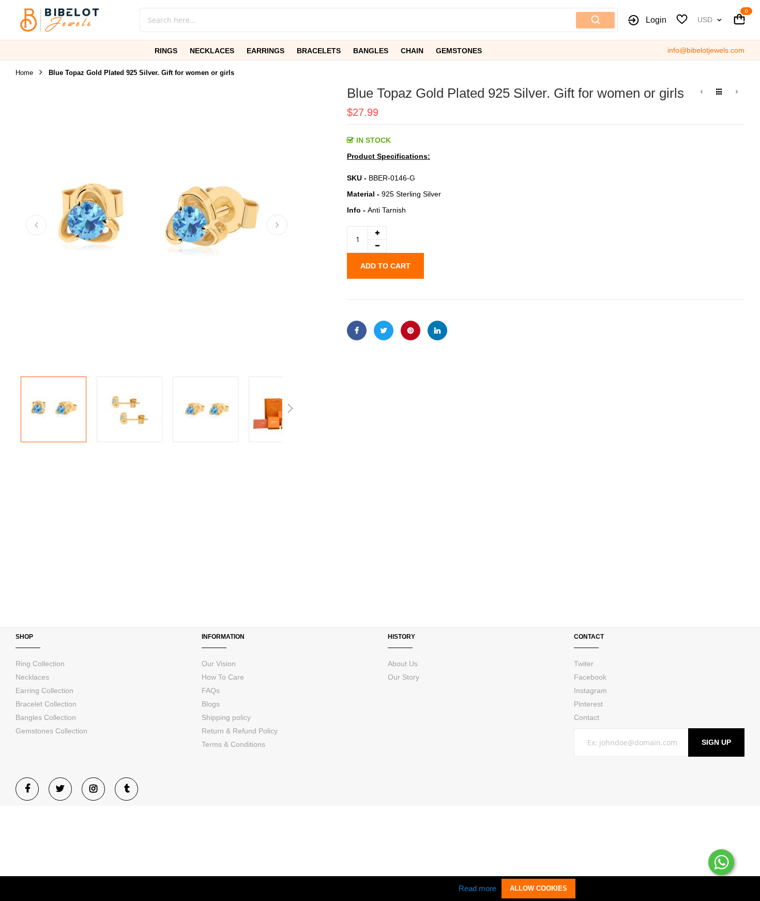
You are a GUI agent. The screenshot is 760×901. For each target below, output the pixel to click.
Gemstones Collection (51, 731)
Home (24, 73)
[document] (380, 888)
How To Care (223, 677)
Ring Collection (40, 663)
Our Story (403, 677)
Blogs (211, 704)
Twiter (584, 663)
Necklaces (32, 677)
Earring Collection (44, 690)
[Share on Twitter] (383, 330)
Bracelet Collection (46, 704)
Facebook (590, 677)
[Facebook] (27, 789)
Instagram (590, 690)
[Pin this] (410, 330)
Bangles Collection (46, 717)
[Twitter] (60, 789)
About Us (403, 663)
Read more (477, 888)
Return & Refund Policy (240, 731)
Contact (586, 717)
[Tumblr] (126, 789)
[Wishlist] (682, 20)
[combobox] (323, 20)
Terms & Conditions (233, 744)
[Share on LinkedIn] (437, 330)
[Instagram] (93, 789)
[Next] (737, 92)
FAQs (211, 690)
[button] (36, 225)
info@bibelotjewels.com (705, 50)
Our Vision (219, 663)
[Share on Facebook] (357, 330)
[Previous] (701, 92)
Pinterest (588, 704)
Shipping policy (226, 717)
